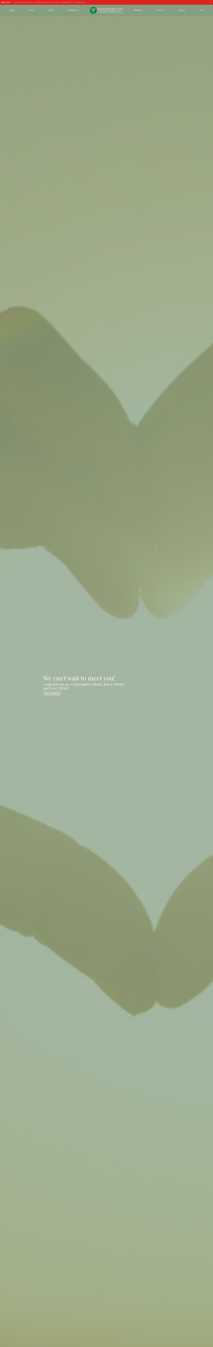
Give (201, 10)
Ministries (72, 10)
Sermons (138, 10)
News (158, 10)
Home (11, 10)
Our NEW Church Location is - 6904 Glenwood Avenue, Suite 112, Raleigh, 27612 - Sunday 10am (49, 2)
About (31, 10)
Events (51, 10)
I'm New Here (52, 693)
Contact (181, 10)
